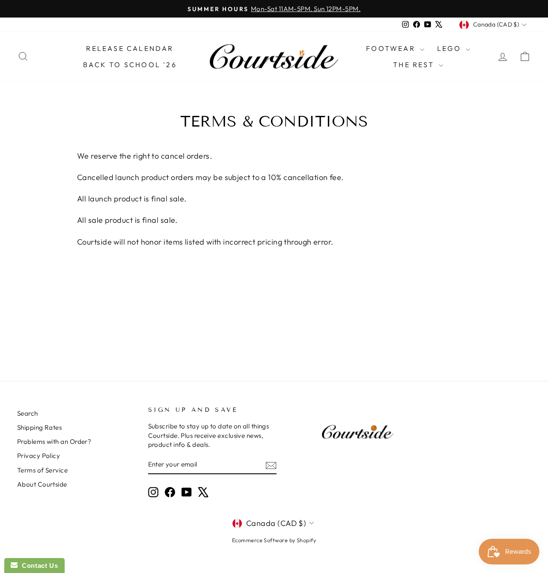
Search (27, 413)
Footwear (392, 48)
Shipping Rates (39, 427)
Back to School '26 (130, 64)
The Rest (415, 64)
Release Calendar (129, 48)
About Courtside (42, 484)
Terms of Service (42, 470)
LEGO (450, 48)
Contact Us (38, 565)
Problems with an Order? (54, 441)
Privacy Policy (38, 456)
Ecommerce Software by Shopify (274, 540)
